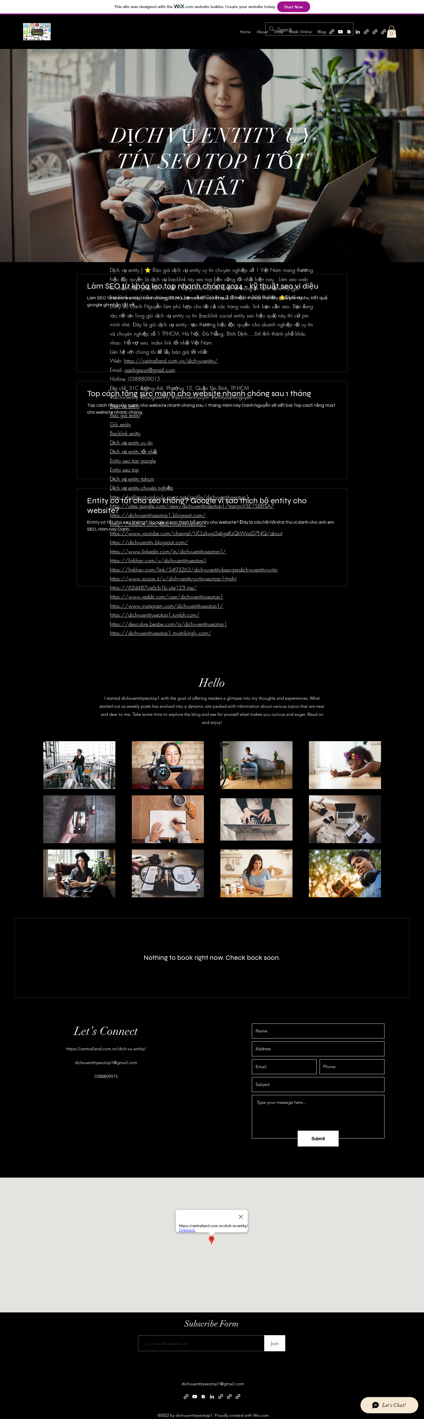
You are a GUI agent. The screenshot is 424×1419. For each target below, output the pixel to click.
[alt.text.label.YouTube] (340, 32)
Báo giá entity (125, 415)
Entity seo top (124, 469)
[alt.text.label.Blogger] (349, 32)
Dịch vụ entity (124, 406)
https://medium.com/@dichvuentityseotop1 (158, 524)
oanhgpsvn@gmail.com (150, 369)
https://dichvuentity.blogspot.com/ (149, 542)
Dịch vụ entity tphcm (132, 478)
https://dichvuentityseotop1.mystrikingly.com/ (160, 632)
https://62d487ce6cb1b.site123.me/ (153, 587)
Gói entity (120, 424)
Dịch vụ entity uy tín (131, 442)
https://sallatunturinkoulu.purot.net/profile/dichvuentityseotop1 (179, 496)
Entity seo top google (133, 460)
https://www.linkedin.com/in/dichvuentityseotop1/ (168, 551)
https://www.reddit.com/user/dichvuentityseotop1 (166, 596)
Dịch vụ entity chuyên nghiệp (141, 487)
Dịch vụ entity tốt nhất (133, 451)
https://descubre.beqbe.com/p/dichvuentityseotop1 (168, 623)
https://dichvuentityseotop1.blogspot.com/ (158, 515)
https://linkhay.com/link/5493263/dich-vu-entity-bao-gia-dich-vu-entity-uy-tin (193, 569)
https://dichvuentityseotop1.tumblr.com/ (155, 614)
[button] (392, 32)
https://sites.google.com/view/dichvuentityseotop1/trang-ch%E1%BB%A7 (192, 505)
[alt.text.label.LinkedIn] (358, 32)
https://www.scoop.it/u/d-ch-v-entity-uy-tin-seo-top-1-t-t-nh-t (173, 578)
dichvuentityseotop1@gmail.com (106, 1062)
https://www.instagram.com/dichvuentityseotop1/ (166, 605)
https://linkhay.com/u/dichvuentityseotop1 (158, 560)
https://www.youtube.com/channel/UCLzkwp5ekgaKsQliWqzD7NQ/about (196, 533)
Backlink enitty (125, 433)
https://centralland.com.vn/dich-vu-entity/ (171, 360)
